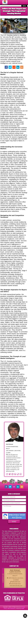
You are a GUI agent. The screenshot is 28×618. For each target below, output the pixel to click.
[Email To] (21, 486)
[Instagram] (12, 474)
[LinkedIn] (15, 474)
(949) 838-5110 (16, 581)
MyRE (22, 608)
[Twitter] (10, 474)
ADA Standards (11, 608)
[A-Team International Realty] (6, 2)
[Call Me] (18, 474)
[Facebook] (7, 474)
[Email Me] (20, 474)
